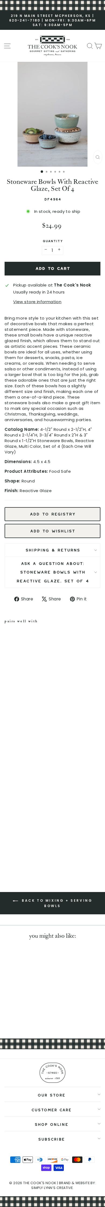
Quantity (53, 240)
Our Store (51, 1094)
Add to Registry (52, 513)
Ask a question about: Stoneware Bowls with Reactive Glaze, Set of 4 (52, 571)
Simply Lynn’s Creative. (52, 1187)
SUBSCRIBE (51, 1138)
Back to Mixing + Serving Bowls (56, 903)
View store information (37, 302)
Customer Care (51, 1109)
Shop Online (51, 1123)
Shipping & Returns (52, 549)
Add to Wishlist (52, 530)
